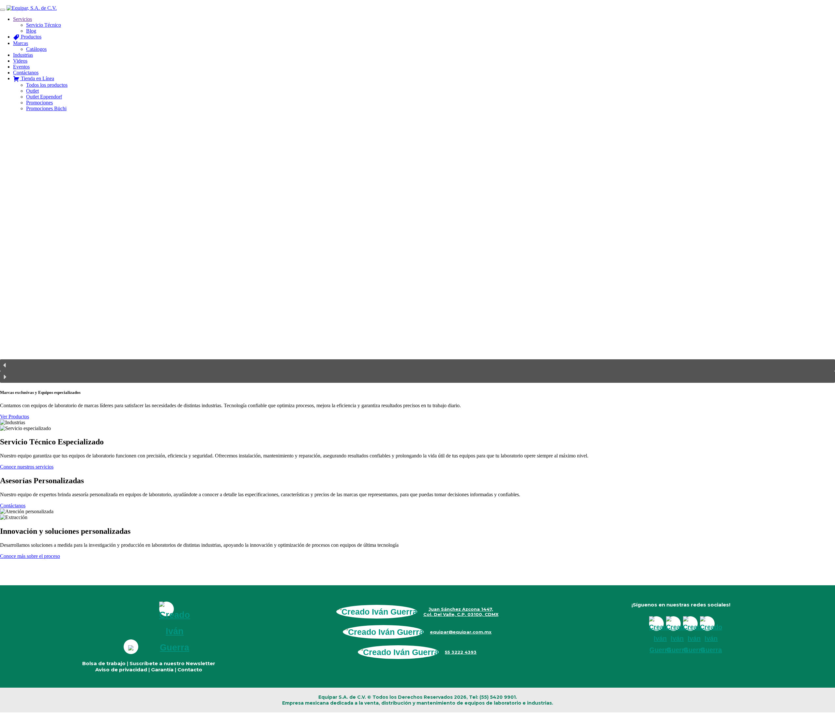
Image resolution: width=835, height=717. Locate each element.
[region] (417, 250)
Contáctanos (12, 505)
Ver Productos (14, 416)
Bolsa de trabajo (104, 663)
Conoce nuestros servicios (26, 467)
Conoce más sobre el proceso (30, 556)
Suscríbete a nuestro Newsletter (172, 663)
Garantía (162, 669)
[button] (417, 365)
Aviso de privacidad (121, 669)
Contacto (189, 669)
